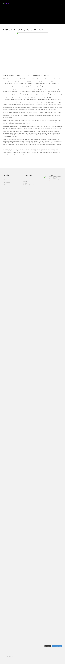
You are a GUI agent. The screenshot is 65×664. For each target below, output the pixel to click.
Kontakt (57, 21)
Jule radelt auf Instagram (29, 187)
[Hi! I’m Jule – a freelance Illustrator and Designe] (53, 460)
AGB (5, 184)
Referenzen (40, 21)
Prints (27, 21)
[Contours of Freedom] (59, 184)
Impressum (6, 179)
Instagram (25, 180)
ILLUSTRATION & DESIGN (8, 21)
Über (17, 21)
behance (25, 183)
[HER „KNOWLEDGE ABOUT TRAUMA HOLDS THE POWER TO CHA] (47, 479)
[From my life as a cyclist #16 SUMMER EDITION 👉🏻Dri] (47, 271)
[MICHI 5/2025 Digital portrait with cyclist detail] (59, 346)
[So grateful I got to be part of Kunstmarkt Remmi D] (47, 205)
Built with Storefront (13, 656)
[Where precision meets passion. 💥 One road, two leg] (53, 246)
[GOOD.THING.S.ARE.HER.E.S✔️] (53, 185)
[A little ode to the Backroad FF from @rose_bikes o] (59, 244)
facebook (25, 181)
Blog (61, 4)
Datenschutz (7, 182)
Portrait (22, 21)
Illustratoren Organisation (29, 184)
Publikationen (48, 21)
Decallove (33, 21)
